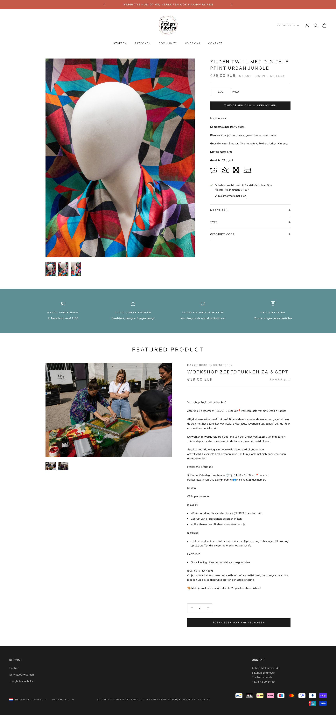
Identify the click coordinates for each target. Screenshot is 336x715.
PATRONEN (143, 43)
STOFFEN (120, 43)
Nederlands (286, 25)
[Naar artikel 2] (63, 269)
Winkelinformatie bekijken (230, 196)
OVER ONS (192, 43)
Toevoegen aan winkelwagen (250, 106)
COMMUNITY (168, 43)
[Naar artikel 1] (51, 269)
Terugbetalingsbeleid (21, 681)
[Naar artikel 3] (75, 269)
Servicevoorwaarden (21, 675)
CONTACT (215, 43)
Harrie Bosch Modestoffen (210, 365)
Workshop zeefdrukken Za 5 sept (238, 372)
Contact (14, 668)
